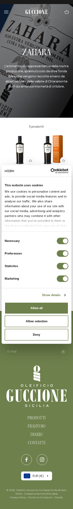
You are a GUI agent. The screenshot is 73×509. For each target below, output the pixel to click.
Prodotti (36, 418)
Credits (59, 497)
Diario (36, 434)
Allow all (36, 308)
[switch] (62, 253)
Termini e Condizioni (40, 497)
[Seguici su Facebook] (26, 459)
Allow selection (36, 321)
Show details (51, 295)
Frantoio (36, 426)
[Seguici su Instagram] (42, 459)
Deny (36, 334)
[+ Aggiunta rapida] (30, 160)
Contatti (36, 443)
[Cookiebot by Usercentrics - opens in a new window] (51, 171)
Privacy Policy (18, 497)
